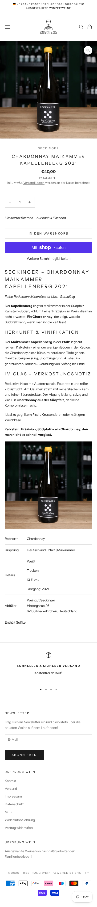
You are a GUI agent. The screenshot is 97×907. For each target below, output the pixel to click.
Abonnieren (24, 755)
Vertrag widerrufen (19, 828)
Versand (11, 788)
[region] (48, 666)
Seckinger (48, 148)
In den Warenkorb (48, 233)
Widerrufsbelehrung (20, 820)
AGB (8, 812)
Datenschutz (14, 804)
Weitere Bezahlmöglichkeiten (48, 258)
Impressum (13, 796)
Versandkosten (33, 183)
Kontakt (10, 781)
